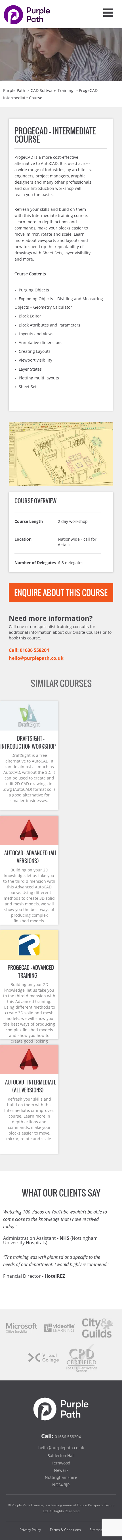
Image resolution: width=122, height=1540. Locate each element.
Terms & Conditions (65, 1529)
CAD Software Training (52, 90)
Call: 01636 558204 (29, 650)
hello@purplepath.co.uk (36, 658)
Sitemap (96, 1529)
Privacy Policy (30, 1529)
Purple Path (14, 90)
